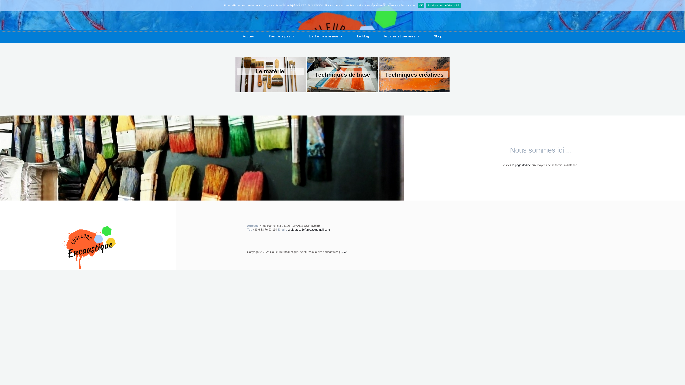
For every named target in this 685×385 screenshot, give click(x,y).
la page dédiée (521, 165)
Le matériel (270, 71)
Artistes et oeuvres (399, 36)
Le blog (363, 36)
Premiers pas (279, 36)
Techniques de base (342, 74)
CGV (344, 251)
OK (421, 5)
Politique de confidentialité (443, 5)
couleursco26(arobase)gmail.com (309, 229)
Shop (438, 36)
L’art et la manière (323, 36)
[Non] (680, 5)
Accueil (248, 36)
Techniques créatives (414, 74)
